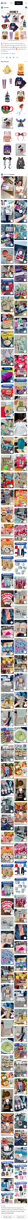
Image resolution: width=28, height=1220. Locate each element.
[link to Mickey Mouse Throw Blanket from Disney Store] (20, 149)
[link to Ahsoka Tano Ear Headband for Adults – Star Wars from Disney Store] (7, 163)
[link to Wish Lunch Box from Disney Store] (7, 149)
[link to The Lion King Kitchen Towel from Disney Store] (20, 69)
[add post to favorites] (24, 39)
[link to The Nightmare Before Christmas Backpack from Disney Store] (20, 163)
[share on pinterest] (10, 57)
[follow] (26, 7)
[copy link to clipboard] (17, 57)
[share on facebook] (6, 57)
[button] (26, 3)
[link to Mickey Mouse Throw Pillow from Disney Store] (7, 123)
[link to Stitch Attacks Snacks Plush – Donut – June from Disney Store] (20, 123)
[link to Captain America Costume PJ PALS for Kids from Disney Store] (20, 82)
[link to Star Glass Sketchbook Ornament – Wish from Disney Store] (7, 69)
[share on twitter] (13, 57)
